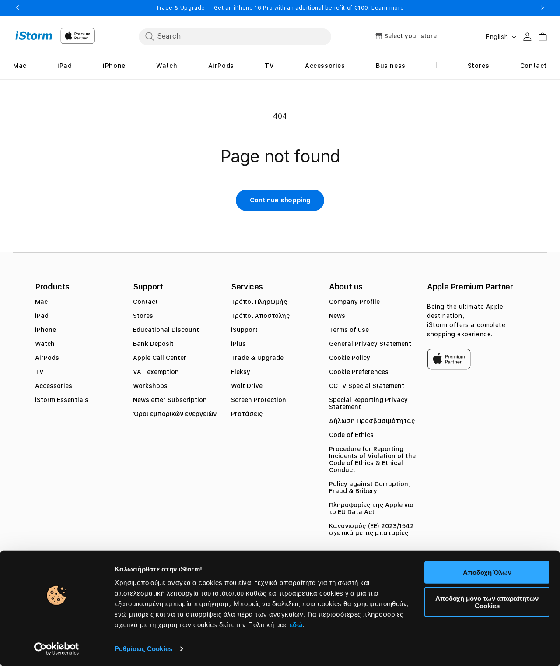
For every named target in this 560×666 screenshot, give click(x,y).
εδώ (296, 624)
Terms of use (349, 329)
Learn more (387, 8)
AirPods (47, 357)
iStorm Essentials (61, 399)
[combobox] (235, 36)
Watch (45, 343)
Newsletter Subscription (170, 399)
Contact (145, 301)
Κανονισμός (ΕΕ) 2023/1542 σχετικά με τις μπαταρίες (371, 529)
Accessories (53, 385)
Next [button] (542, 8)
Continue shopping (280, 200)
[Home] (34, 35)
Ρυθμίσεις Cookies (143, 648)
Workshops (150, 385)
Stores (143, 315)
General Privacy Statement (370, 343)
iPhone (45, 329)
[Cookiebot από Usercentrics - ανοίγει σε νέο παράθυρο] (56, 648)
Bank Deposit (153, 343)
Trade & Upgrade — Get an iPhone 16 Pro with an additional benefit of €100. (280, 8)
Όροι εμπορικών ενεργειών (175, 413)
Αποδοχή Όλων (487, 572)
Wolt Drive (246, 385)
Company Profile (354, 301)
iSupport (244, 329)
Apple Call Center (159, 357)
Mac (41, 301)
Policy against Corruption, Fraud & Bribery (369, 487)
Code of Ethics (351, 434)
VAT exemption (156, 371)
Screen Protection (258, 399)
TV (39, 371)
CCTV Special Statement (366, 385)
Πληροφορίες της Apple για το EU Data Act (371, 508)
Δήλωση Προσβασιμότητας (372, 420)
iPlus (238, 343)
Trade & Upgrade (257, 357)
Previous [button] (17, 8)
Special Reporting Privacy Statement (368, 403)
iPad (42, 315)
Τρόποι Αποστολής (260, 315)
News (337, 315)
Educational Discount (166, 329)
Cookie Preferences (358, 371)
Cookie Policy (349, 357)
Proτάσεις (246, 413)
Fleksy (240, 371)
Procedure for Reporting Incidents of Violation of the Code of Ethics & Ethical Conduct (372, 459)
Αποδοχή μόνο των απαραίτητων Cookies (487, 601)
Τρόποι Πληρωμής (259, 301)
